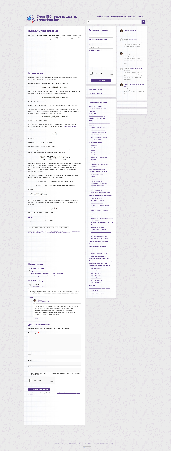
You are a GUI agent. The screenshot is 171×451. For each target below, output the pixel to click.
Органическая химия (95, 142)
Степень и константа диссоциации (100, 205)
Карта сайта (113, 443)
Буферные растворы (96, 198)
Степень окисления (96, 139)
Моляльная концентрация (98, 225)
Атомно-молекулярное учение (98, 108)
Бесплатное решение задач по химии (123, 17)
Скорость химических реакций (98, 241)
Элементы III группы (96, 273)
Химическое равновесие (97, 208)
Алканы (93, 147)
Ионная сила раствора (97, 203)
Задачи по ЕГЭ (93, 113)
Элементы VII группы (96, 280)
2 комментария (76, 231)
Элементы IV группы (96, 275)
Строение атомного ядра (97, 251)
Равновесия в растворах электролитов (100, 195)
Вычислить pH (132, 30)
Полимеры (93, 159)
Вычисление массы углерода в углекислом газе (47, 273)
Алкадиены (94, 145)
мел (57, 227)
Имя (30, 354)
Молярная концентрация (97, 227)
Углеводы (93, 162)
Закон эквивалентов (96, 179)
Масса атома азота (37, 268)
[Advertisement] (85, 7)
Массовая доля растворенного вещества (102, 222)
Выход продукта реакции (97, 174)
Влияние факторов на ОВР (98, 127)
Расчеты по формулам (97, 190)
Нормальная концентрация (98, 229)
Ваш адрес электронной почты (98, 39)
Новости (91, 120)
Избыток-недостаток (41, 231)
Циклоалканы (94, 166)
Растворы (49, 233)
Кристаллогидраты (96, 216)
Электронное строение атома (99, 253)
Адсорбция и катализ (95, 106)
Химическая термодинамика (98, 263)
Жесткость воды (95, 290)
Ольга (40, 300)
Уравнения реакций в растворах (61, 233)
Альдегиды (94, 154)
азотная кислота (37, 227)
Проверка (92, 69)
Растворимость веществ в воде (99, 236)
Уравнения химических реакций (99, 258)
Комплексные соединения (97, 118)
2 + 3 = (90, 45)
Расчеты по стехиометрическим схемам (101, 188)
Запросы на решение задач (97, 116)
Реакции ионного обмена (98, 293)
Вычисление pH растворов (98, 200)
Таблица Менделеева (95, 93)
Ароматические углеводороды (99, 157)
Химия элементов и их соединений (99, 265)
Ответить (31, 297)
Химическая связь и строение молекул (101, 261)
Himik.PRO (71, 443)
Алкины (93, 152)
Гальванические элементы (98, 130)
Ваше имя (92, 34)
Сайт (30, 367)
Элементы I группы (96, 268)
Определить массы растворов (41, 271)
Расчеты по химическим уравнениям (101, 192)
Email (30, 360)
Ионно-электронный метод (98, 132)
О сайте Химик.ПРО (103, 17)
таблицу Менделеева (69, 127)
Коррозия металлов (96, 135)
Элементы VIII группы (96, 282)
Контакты (141, 17)
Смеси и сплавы (94, 244)
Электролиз (92, 285)
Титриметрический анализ (97, 256)
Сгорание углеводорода (134, 53)
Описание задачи (94, 50)
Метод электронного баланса (99, 137)
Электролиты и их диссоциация (99, 210)
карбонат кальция (49, 227)
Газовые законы (95, 176)
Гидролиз (92, 111)
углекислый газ (63, 227)
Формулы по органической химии (100, 164)
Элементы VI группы (96, 278)
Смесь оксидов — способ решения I (43, 276)
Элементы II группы (96, 271)
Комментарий (33, 333)
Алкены (93, 150)
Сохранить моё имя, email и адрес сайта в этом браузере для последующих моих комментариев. (55, 374)
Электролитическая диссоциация (99, 288)
